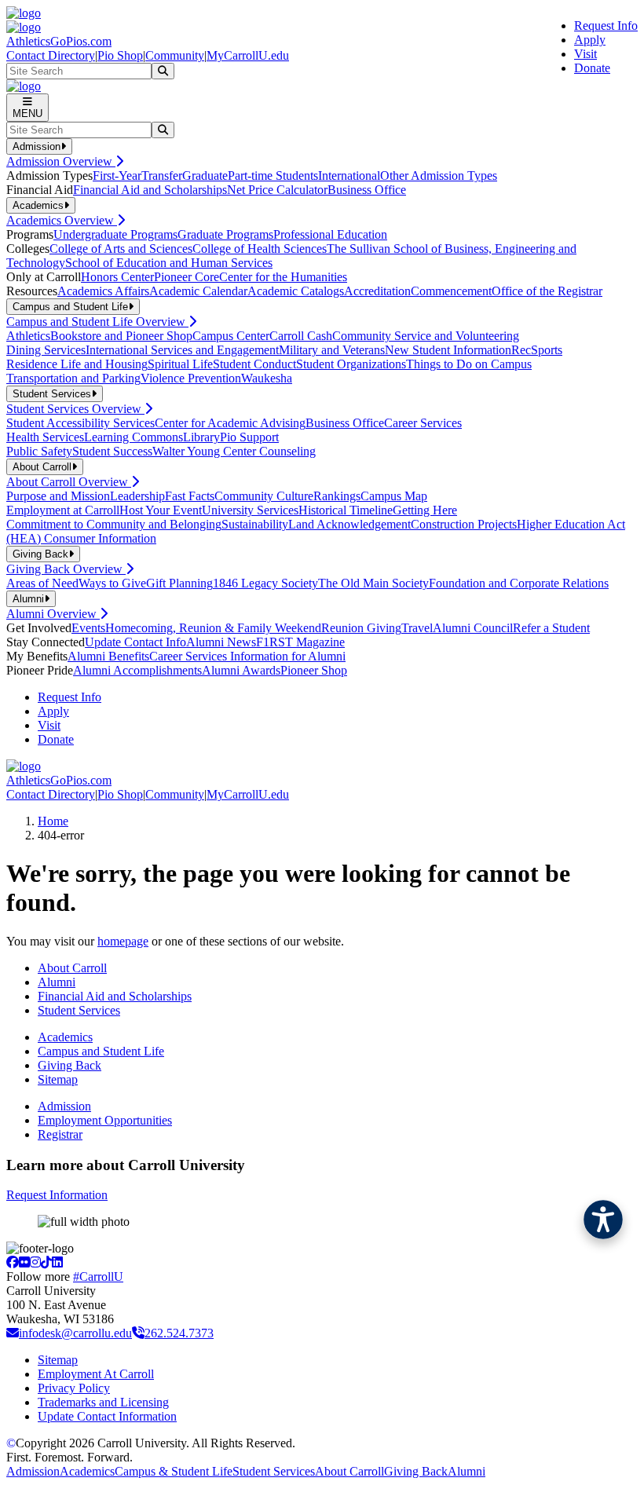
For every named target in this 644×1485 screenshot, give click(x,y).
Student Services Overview (75, 408)
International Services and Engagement (182, 350)
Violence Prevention (191, 378)
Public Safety (39, 451)
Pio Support (249, 437)
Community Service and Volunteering (425, 335)
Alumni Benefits (108, 656)
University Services (250, 510)
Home (53, 821)
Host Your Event (160, 510)
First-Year (117, 175)
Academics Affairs (103, 291)
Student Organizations (351, 364)
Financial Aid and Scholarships (150, 189)
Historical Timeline (345, 510)
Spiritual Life (180, 364)
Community (174, 55)
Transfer (161, 175)
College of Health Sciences (259, 248)
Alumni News (221, 642)
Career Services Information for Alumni (247, 656)
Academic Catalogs (295, 291)
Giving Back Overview (66, 569)
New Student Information (448, 350)
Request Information (57, 1195)
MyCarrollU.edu (248, 55)
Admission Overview (60, 161)
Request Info (606, 25)
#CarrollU (98, 1276)
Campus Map (393, 496)
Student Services (79, 1010)
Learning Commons (133, 437)
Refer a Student (551, 628)
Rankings (336, 496)
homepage (122, 941)
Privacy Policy (74, 1388)
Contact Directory (50, 55)
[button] (603, 1219)
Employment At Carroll (96, 1374)
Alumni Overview (53, 613)
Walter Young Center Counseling (234, 451)
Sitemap (58, 1079)
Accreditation (377, 291)
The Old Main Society (373, 583)
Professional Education (330, 234)
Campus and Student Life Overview (97, 321)
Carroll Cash (300, 335)
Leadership (137, 496)
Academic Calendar (198, 291)
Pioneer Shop (313, 670)
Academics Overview (61, 220)
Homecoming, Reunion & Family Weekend (213, 628)
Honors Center (117, 276)
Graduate (205, 175)
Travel (417, 628)
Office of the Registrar (547, 291)
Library (201, 437)
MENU (27, 113)
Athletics (28, 335)
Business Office (366, 189)
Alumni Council (473, 628)
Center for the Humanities (283, 276)
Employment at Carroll (62, 510)
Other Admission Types (438, 175)
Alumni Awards (241, 670)
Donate (592, 68)
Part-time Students (273, 175)
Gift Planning (179, 583)
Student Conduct (254, 364)
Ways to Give (112, 583)
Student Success (112, 451)
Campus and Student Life (101, 1051)
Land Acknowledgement (349, 524)
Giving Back (69, 1065)
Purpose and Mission (58, 496)
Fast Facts (189, 496)
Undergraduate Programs (115, 234)
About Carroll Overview (68, 481)
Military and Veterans (332, 350)
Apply (590, 39)
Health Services (45, 437)
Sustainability (254, 524)
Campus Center (230, 335)
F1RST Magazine (300, 642)
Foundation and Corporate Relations (519, 583)
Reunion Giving (361, 628)
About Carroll (72, 968)
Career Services (423, 423)
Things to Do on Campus (469, 364)
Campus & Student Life (173, 1471)
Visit (585, 53)
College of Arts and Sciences (120, 248)
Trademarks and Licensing (103, 1402)
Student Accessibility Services (80, 423)
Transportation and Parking (73, 378)
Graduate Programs (225, 234)
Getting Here (425, 510)
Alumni (56, 982)
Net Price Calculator (277, 189)
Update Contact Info (135, 642)
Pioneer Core (186, 276)
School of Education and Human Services (169, 262)
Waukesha (266, 378)
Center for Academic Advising (230, 423)
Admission (64, 1106)
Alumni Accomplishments (137, 670)
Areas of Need (42, 583)
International (349, 175)
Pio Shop (120, 55)
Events (88, 628)
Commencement (451, 291)
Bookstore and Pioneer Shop (121, 335)
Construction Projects (464, 524)
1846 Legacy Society (265, 583)
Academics (65, 1037)
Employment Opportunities (105, 1120)
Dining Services (46, 350)
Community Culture (263, 496)
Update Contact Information (107, 1416)
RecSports (536, 350)
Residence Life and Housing (77, 364)
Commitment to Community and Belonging (113, 524)
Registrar (60, 1134)
